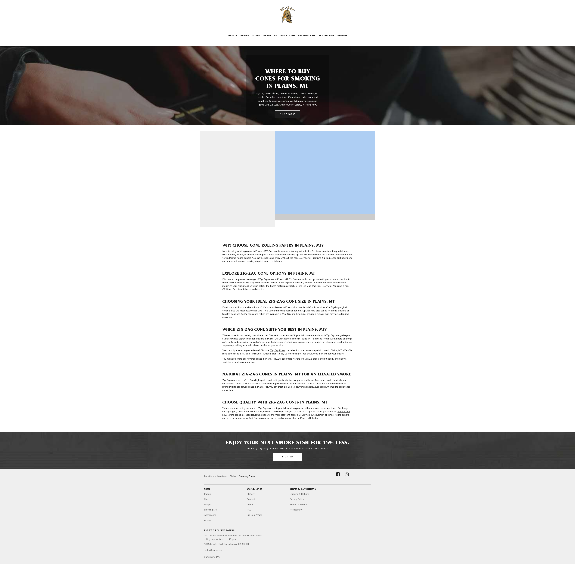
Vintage (232, 36)
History (251, 494)
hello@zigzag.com (214, 550)
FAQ (249, 509)
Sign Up (287, 457)
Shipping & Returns (299, 494)
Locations (209, 476)
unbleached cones (288, 338)
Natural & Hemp (284, 36)
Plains (233, 476)
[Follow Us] (338, 477)
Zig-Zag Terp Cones (272, 342)
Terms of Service (298, 504)
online (242, 418)
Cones (256, 36)
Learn (250, 504)
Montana (222, 476)
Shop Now (287, 114)
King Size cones (319, 310)
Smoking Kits (306, 36)
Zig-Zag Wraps (254, 514)
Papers (244, 36)
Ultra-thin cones (249, 314)
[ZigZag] (287, 15)
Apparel (342, 36)
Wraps (267, 36)
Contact (251, 499)
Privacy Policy (297, 499)
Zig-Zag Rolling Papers (219, 531)
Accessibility (296, 509)
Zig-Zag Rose (277, 350)
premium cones (280, 251)
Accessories (326, 36)
